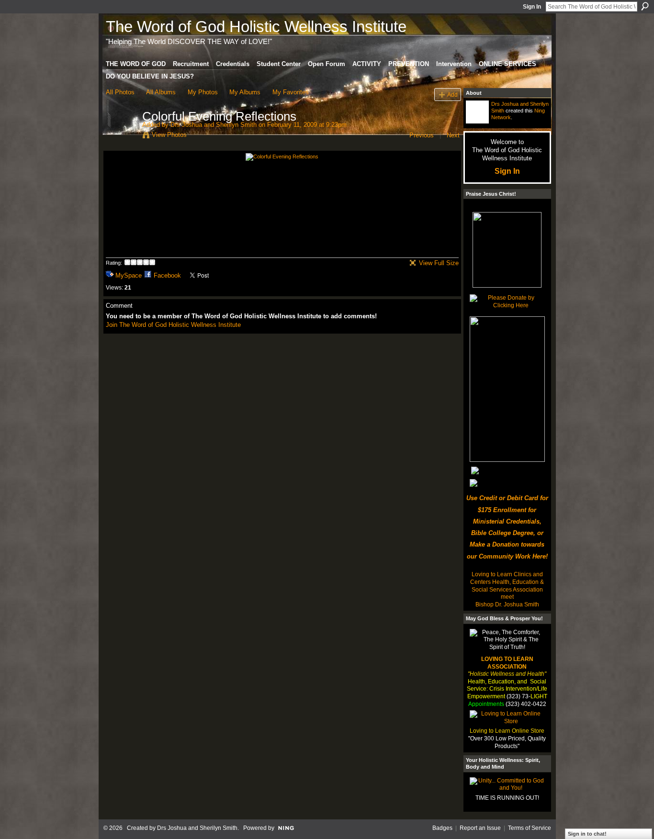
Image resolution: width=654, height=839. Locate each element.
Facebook (167, 275)
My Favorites (290, 92)
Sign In (532, 6)
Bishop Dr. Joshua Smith (507, 604)
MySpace (128, 275)
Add (452, 94)
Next (453, 135)
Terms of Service (529, 828)
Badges (442, 828)
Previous (421, 135)
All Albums (161, 92)
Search (645, 6)
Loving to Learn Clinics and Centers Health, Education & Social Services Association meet (507, 585)
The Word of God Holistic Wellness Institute (256, 26)
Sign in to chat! (587, 834)
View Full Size (439, 263)
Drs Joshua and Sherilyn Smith (213, 124)
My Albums (244, 92)
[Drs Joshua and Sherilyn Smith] (121, 136)
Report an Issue (480, 828)
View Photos (169, 134)
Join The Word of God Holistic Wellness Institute (173, 324)
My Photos (203, 92)
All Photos (120, 92)
